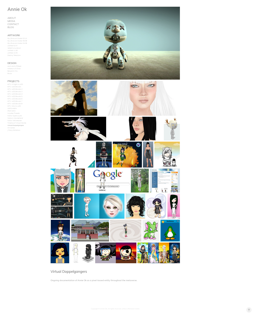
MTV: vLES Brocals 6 (14, 99)
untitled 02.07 (12, 45)
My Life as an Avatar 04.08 (17, 43)
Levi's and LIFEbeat (14, 66)
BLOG (10, 27)
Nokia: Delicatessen (14, 120)
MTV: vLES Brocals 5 (14, 96)
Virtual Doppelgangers (15, 125)
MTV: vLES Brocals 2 (14, 89)
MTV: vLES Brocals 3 (14, 91)
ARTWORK (13, 35)
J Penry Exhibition (13, 130)
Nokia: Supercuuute (14, 116)
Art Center (11, 128)
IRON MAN (11, 111)
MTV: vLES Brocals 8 (14, 103)
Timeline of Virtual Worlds (16, 123)
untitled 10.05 (12, 53)
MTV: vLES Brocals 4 (14, 94)
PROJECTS (13, 81)
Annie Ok (17, 9)
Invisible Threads (13, 113)
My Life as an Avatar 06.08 (17, 41)
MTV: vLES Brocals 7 (14, 101)
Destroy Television (14, 55)
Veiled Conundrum (14, 48)
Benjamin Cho (12, 71)
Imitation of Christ (13, 68)
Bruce (9, 73)
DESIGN (11, 63)
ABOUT (11, 17)
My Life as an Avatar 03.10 (17, 38)
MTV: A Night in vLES (15, 84)
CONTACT (13, 24)
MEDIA (11, 21)
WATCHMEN (12, 108)
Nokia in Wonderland (15, 118)
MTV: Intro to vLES (14, 106)
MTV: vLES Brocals (14, 87)
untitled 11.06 (12, 50)
